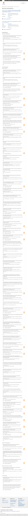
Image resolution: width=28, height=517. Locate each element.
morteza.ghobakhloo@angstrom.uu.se (13, 13)
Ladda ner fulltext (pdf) (8, 53)
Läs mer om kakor (2, 513)
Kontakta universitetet (5, 502)
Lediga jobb (19, 502)
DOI (3, 41)
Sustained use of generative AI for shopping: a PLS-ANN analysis (11, 61)
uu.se (3, 0)
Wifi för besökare (12, 505)
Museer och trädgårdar (13, 501)
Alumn (13, 0)
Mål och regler (20, 503)
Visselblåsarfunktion (21, 505)
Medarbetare (9, 0)
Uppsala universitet (4, 6)
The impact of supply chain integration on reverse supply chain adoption (12, 436)
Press (19, 501)
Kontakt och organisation (10, 6)
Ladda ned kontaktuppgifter (7, 29)
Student (6, 0)
